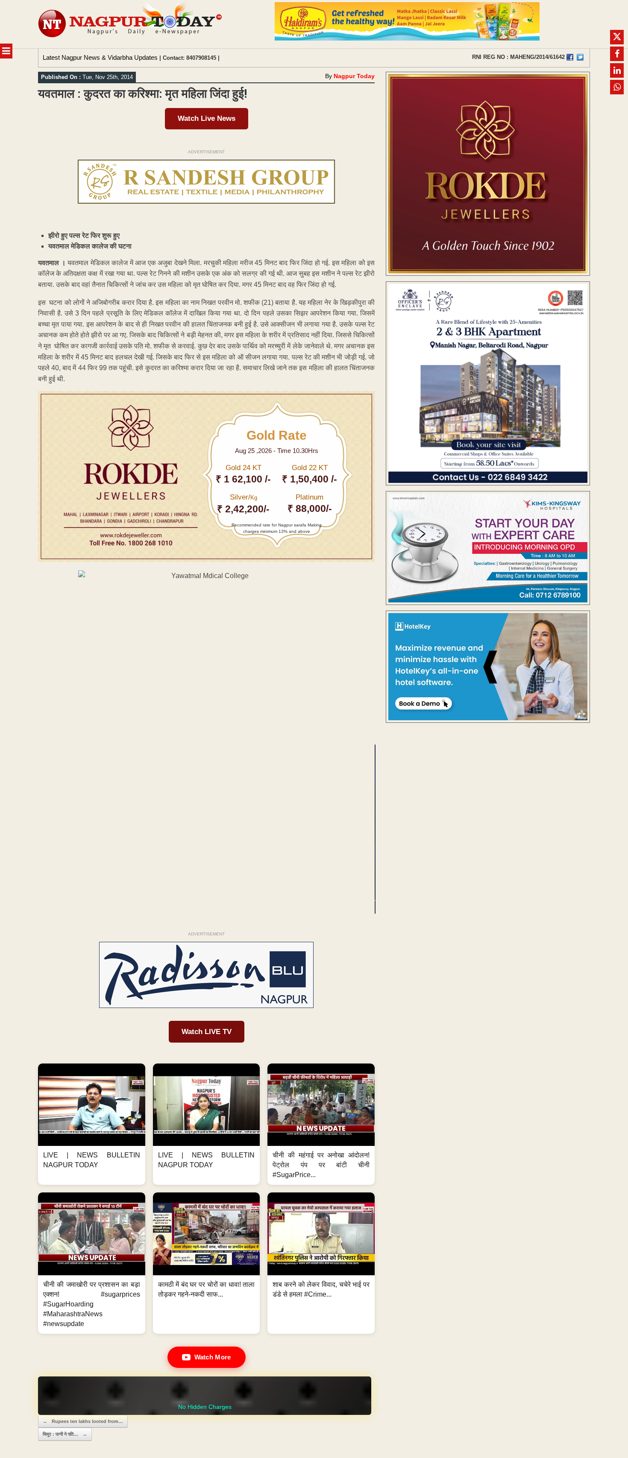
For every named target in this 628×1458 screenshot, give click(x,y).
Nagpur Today (354, 76)
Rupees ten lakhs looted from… (83, 1421)
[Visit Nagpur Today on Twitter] (580, 57)
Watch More (212, 1357)
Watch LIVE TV (207, 1032)
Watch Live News (206, 118)
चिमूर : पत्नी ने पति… (65, 1434)
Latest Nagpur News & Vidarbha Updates (100, 57)
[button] (91, 1124)
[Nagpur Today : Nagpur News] (131, 24)
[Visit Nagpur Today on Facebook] (569, 57)
